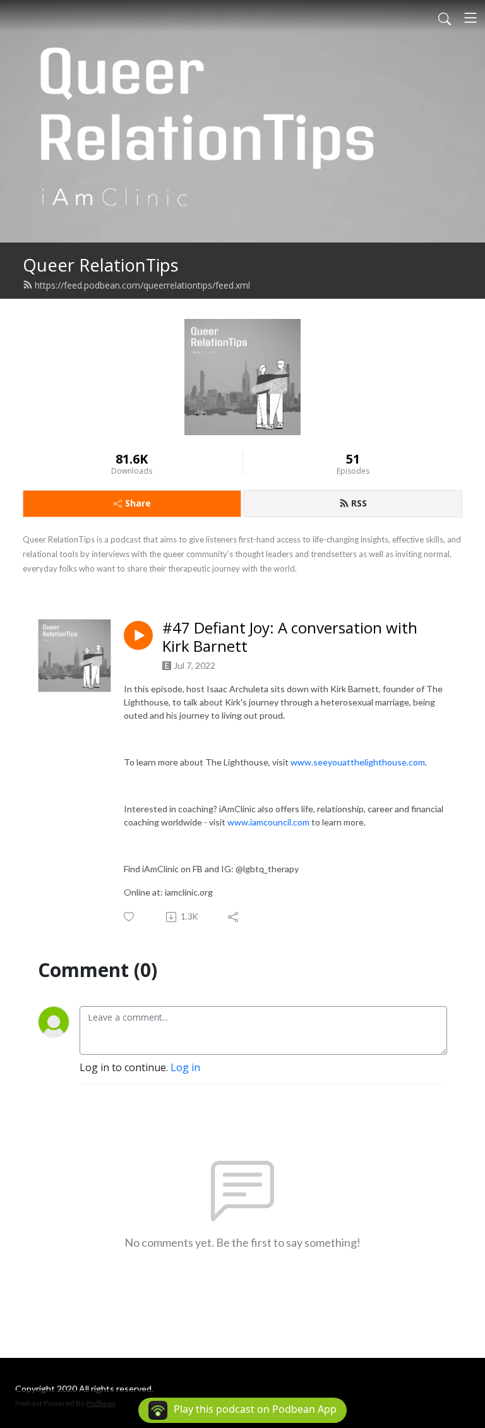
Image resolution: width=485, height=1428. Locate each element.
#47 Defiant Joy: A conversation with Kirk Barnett (289, 637)
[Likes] (130, 916)
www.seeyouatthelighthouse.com (357, 762)
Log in (185, 1067)
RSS (359, 503)
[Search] (444, 17)
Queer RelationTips (101, 265)
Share (138, 503)
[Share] (234, 917)
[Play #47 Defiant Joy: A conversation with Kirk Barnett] (138, 635)
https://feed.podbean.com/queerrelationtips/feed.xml (142, 285)
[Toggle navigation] (470, 18)
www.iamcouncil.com (268, 822)
